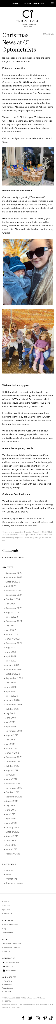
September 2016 (13, 796)
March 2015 (11, 849)
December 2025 (13, 573)
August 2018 (11, 735)
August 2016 (11, 801)
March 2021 (11, 660)
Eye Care (6, 909)
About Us (6, 905)
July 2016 (10, 805)
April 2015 (10, 845)
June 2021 (10, 651)
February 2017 (12, 783)
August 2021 (11, 647)
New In (9, 870)
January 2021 (12, 665)
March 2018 (11, 748)
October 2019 (12, 709)
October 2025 (12, 581)
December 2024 (13, 594)
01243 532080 (12, 962)
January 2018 (12, 752)
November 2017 (13, 761)
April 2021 (10, 656)
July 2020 (10, 682)
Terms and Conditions (11, 943)
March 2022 (11, 634)
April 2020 (10, 691)
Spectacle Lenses (14, 883)
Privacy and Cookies (11, 947)
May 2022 (10, 630)
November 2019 (13, 704)
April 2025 (10, 586)
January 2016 (12, 827)
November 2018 (13, 730)
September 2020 (14, 678)
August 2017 (11, 770)
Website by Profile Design (11, 1007)
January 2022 (12, 638)
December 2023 (13, 608)
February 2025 (13, 590)
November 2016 (13, 787)
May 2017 (10, 774)
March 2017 (11, 779)
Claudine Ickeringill (20, 535)
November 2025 (13, 577)
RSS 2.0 (48, 537)
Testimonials (7, 932)
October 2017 (12, 766)
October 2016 (12, 792)
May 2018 (10, 744)
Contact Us (7, 913)
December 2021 (13, 643)
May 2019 (10, 722)
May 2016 (10, 814)
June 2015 (10, 840)
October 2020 (12, 673)
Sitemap (6, 951)
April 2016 (10, 818)
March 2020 (11, 695)
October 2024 (12, 599)
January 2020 (12, 700)
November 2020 (13, 669)
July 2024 (10, 603)
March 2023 (11, 616)
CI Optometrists (28, 19)
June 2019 (10, 717)
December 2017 (13, 757)
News (46, 535)
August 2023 (12, 612)
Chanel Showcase (10, 924)
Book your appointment (28, 3)
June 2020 (10, 687)
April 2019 (10, 726)
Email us (9, 966)
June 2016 (10, 809)
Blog (4, 928)
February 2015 (12, 853)
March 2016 (11, 823)
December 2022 (13, 621)
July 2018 (10, 739)
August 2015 (11, 836)
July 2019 (10, 713)
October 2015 (12, 831)
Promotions (11, 878)
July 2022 (10, 625)
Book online (10, 970)
